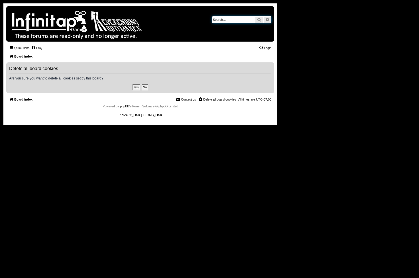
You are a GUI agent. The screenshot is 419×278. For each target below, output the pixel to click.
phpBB (124, 106)
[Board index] (96, 24)
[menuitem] (36, 47)
